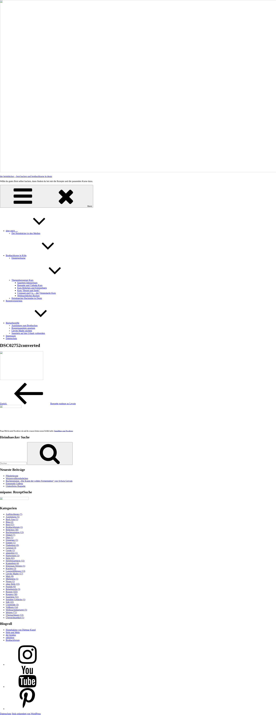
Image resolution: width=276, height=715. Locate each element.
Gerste (10, 550)
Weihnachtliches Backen (28, 295)
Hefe (10, 558)
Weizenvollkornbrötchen (17, 478)
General (11, 548)
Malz (10, 576)
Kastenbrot (12, 563)
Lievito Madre (14, 573)
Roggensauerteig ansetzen (23, 328)
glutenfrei (12, 553)
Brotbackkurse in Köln (16, 255)
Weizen (11, 612)
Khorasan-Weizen (15, 566)
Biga (9, 522)
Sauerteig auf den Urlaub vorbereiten (28, 333)
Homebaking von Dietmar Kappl (21, 630)
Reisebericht (13, 589)
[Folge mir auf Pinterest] (27, 709)
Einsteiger (12, 540)
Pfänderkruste (12, 476)
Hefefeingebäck (15, 561)
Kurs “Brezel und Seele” (28, 290)
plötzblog (10, 637)
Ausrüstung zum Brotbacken (25, 325)
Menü (89, 206)
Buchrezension (15, 532)
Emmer (11, 542)
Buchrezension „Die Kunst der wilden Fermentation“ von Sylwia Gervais (39, 481)
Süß (10, 602)
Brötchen (12, 530)
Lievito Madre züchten (22, 330)
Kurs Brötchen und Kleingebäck (32, 288)
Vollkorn (12, 607)
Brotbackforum (14, 527)
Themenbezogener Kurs (22, 280)
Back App (12, 519)
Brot (10, 524)
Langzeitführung (15, 571)
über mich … (12, 231)
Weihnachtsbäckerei (16, 610)
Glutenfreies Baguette (15, 486)
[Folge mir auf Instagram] (27, 664)
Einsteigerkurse (18, 258)
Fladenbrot (12, 545)
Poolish (11, 586)
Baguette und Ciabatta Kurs (29, 285)
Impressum (11, 336)
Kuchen (11, 568)
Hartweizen (12, 555)
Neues (10, 581)
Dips (9, 537)
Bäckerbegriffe (12, 323)
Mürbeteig (12, 579)
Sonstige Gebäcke (15, 599)
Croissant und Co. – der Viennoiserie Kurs (36, 293)
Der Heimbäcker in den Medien (26, 233)
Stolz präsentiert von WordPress (26, 713)
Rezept (12, 592)
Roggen (11, 594)
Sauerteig (12, 597)
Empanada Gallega (14, 483)
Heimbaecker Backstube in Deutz (27, 298)
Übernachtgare (14, 615)
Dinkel (10, 535)
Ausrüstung (12, 517)
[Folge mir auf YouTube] (27, 686)
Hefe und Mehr (13, 632)
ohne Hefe (13, 584)
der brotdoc (11, 635)
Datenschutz (11, 338)
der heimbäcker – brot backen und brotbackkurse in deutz (26, 176)
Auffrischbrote (14, 514)
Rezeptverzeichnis (14, 301)
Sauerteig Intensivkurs (27, 282)
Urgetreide (12, 604)
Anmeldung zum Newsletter (63, 431)
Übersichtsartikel (15, 617)
